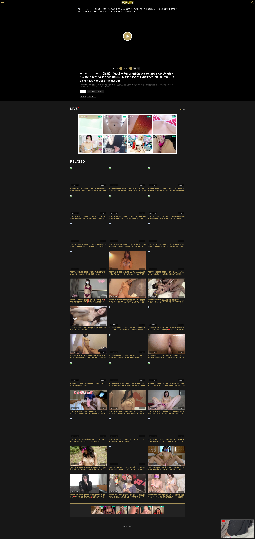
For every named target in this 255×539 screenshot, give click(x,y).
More (183, 109)
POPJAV (130, 526)
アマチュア (92, 96)
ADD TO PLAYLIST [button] (97, 92)
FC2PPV (83, 96)
